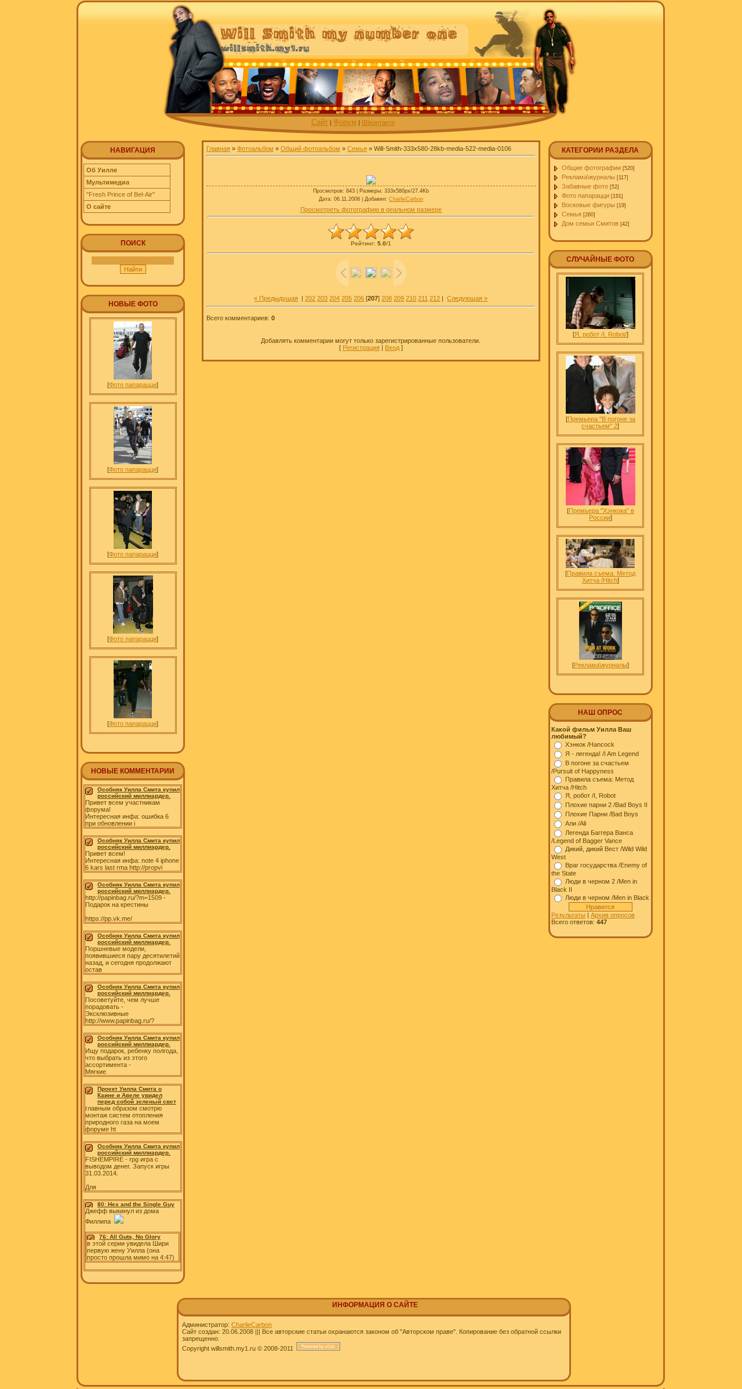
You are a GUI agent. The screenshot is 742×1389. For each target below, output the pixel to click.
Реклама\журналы (588, 176)
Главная (218, 148)
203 (322, 298)
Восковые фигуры (588, 204)
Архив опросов (613, 914)
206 (359, 298)
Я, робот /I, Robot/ (600, 334)
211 (423, 298)
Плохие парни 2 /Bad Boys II (606, 804)
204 (334, 298)
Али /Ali (575, 823)
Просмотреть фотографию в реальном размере (371, 209)
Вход (392, 347)
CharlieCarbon (406, 199)
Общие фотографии (591, 167)
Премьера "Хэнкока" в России (601, 514)
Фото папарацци (133, 384)
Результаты (568, 914)
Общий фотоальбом (310, 148)
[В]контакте (378, 122)
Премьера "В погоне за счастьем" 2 (601, 422)
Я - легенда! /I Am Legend (602, 753)
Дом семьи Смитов (590, 223)
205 (346, 298)
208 (386, 298)
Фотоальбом (255, 148)
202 (310, 298)
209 (399, 298)
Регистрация (361, 347)
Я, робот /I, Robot (590, 795)
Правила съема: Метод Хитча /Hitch (601, 577)
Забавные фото (585, 186)
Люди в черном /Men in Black (607, 897)
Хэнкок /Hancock (589, 744)
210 (411, 298)
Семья (357, 148)
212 (435, 298)
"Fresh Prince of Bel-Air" (120, 194)
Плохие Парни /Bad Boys (601, 814)
